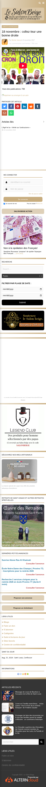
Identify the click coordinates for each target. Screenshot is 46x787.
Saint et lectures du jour (14, 637)
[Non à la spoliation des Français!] (23, 244)
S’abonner (8, 630)
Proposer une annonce (23, 598)
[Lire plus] (19, 253)
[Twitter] (4, 106)
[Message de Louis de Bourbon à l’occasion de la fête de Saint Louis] (8, 699)
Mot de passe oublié (35, 194)
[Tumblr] (37, 106)
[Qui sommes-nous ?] (18, 674)
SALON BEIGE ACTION (23, 211)
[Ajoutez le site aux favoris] (23, 674)
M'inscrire (39, 203)
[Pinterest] (17, 106)
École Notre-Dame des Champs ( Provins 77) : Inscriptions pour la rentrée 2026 (22, 569)
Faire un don (9, 626)
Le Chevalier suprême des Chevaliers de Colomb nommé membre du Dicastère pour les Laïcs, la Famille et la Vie (29, 730)
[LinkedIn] (24, 106)
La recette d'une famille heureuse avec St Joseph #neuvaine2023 (22, 397)
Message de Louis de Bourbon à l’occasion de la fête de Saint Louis (28, 693)
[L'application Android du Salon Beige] (28, 674)
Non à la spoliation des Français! (21, 248)
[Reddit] (31, 106)
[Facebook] (11, 106)
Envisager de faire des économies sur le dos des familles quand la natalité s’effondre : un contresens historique (29, 717)
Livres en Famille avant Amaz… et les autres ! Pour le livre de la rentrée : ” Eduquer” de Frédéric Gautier (29, 706)
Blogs (6, 622)
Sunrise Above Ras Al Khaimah (16, 560)
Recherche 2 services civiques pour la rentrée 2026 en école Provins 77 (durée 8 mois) (21, 582)
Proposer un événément (23, 608)
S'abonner (6, 760)
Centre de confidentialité (15, 645)
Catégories (9, 633)
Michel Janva (16, 40)
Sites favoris (9, 641)
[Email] (4, 113)
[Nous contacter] (21, 674)
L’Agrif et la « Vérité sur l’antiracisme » (16, 127)
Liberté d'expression (10, 26)
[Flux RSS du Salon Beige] (25, 674)
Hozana (23, 400)
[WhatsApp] (11, 113)
